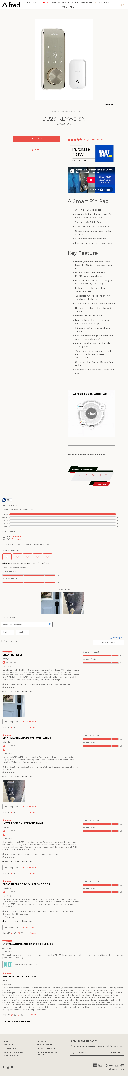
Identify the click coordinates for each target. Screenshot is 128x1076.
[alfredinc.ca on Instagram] (8, 1067)
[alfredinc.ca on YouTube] (12, 1067)
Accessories (60, 2)
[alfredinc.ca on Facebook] (3, 1067)
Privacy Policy (44, 1045)
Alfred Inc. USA (12, 1056)
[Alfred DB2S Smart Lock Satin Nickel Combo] (91, 162)
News (6, 1041)
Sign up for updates (84, 1041)
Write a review (97, 139)
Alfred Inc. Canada (14, 1052)
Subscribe (116, 1052)
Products (33, 2)
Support (41, 1041)
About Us (8, 1045)
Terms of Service (46, 1048)
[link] (79, 139)
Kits (75, 2)
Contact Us (10, 1048)
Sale (45, 2)
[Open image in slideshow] (64, 59)
